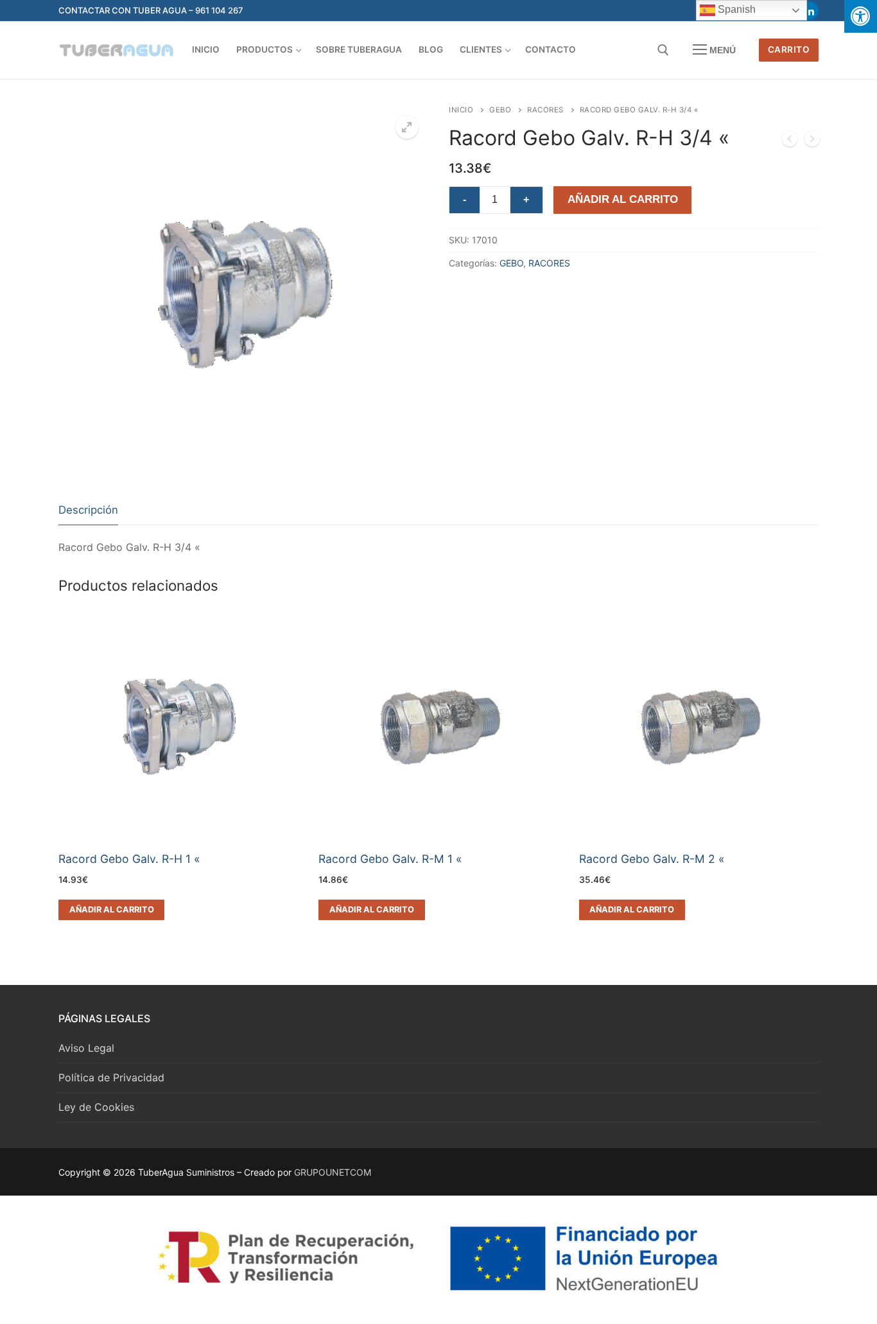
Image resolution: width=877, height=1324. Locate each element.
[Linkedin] (809, 10)
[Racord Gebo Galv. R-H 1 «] (812, 141)
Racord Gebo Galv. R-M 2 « (652, 859)
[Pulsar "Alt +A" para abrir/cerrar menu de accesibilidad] (860, 16)
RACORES (545, 109)
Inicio (461, 109)
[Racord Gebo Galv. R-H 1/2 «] (789, 141)
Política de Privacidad (111, 1077)
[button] (407, 127)
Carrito (789, 49)
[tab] (88, 510)
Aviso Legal (86, 1047)
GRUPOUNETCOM (332, 1172)
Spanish (735, 9)
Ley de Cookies (96, 1107)
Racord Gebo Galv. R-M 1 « (390, 859)
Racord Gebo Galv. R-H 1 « (129, 859)
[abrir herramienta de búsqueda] (663, 50)
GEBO (500, 109)
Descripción (88, 509)
